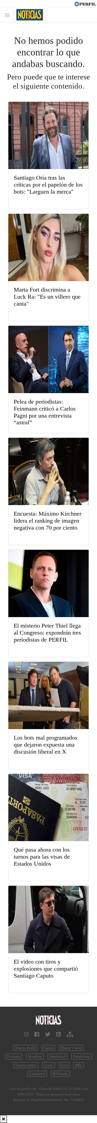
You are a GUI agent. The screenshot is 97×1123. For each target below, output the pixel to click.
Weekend (57, 1056)
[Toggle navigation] (8, 15)
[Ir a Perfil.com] (85, 3)
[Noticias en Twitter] (47, 1034)
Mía (78, 1065)
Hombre (35, 1056)
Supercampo (25, 1065)
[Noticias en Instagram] (26, 1034)
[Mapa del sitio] (70, 1034)
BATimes (60, 1074)
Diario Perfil (25, 1048)
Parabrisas (81, 1056)
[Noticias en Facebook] (36, 1034)
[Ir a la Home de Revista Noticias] (28, 15)
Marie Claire (71, 1048)
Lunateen (37, 1074)
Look (48, 1065)
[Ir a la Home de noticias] (48, 1020)
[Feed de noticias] (58, 1034)
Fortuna (13, 1056)
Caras (48, 1048)
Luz (64, 1065)
